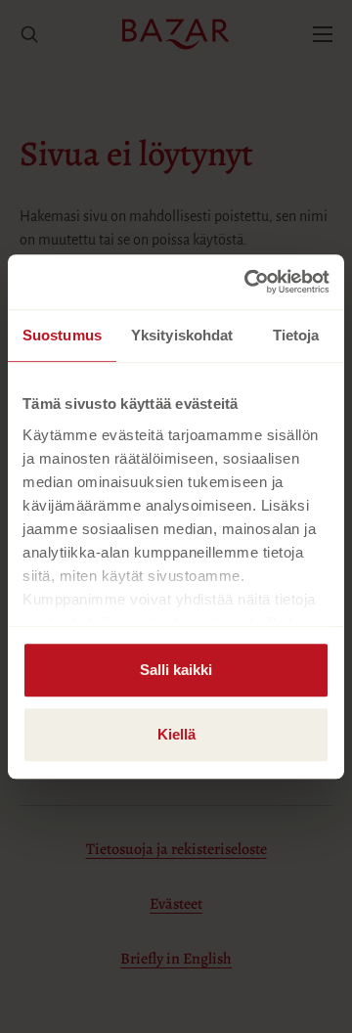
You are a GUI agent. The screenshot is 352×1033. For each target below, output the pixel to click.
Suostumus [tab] (62, 335)
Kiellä (176, 734)
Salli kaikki (176, 669)
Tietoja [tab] (296, 335)
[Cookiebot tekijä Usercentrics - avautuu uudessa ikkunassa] (248, 281)
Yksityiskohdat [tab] (182, 335)
